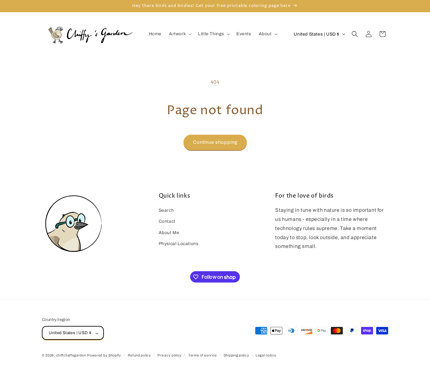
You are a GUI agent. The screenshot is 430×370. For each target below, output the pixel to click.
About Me (169, 232)
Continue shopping (215, 142)
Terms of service (202, 355)
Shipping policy (236, 355)
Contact (167, 221)
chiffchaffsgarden (71, 355)
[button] (179, 34)
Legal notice (266, 355)
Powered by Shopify (104, 355)
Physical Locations (179, 243)
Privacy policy (169, 355)
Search (166, 210)
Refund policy (139, 355)
